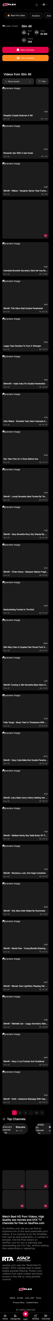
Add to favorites (27, 50)
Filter (44, 81)
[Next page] (42, 1112)
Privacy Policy (18, 1302)
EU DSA (20, 1298)
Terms (38, 1298)
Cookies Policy (32, 1302)
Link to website (27, 58)
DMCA (12, 1298)
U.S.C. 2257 (29, 1298)
